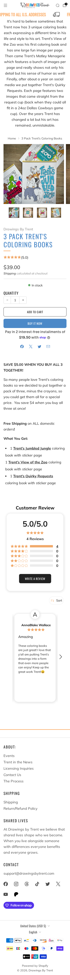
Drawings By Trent (18, 229)
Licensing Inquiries (19, 768)
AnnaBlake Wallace (36, 625)
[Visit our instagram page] (16, 884)
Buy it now (35, 323)
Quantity (11, 293)
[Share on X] (30, 346)
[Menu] (5, 5)
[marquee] (35, 14)
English (33, 932)
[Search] (58, 5)
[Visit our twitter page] (47, 884)
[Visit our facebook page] (5, 884)
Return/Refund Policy (21, 808)
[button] (60, 655)
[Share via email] (48, 346)
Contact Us (12, 775)
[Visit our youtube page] (5, 894)
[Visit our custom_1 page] (16, 894)
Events (9, 755)
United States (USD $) (33, 926)
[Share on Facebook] (21, 346)
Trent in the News (18, 762)
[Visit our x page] (58, 884)
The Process (14, 781)
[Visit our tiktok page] (37, 884)
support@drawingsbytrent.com (29, 873)
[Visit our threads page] (26, 884)
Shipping (10, 273)
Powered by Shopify (35, 965)
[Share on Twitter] (39, 346)
